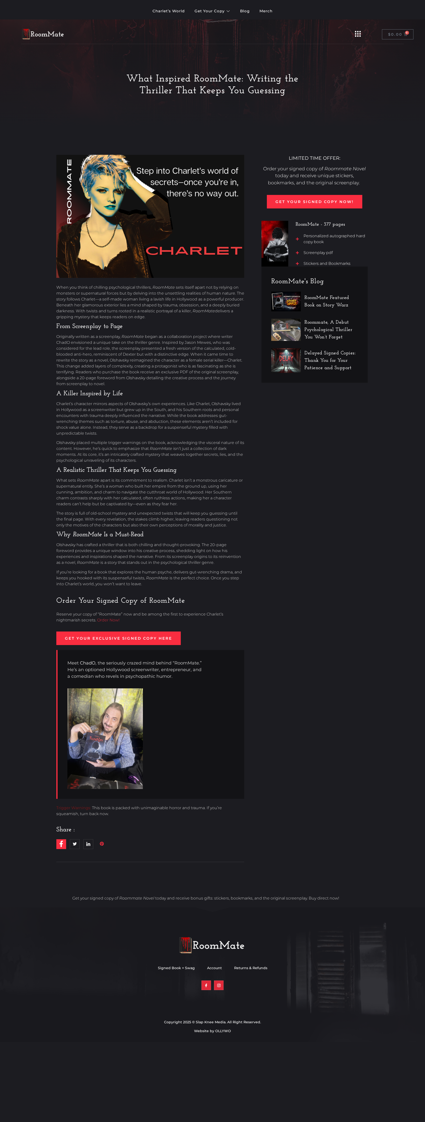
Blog (245, 11)
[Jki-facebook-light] (206, 985)
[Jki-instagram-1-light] (219, 985)
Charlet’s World (168, 11)
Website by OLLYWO (212, 1031)
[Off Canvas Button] (357, 34)
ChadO (87, 663)
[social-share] (61, 844)
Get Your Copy (210, 11)
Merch (266, 11)
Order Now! (108, 620)
